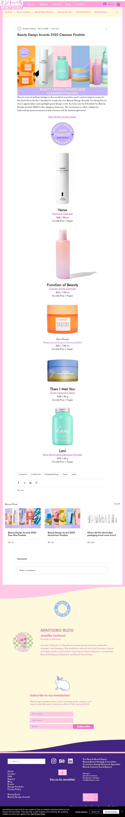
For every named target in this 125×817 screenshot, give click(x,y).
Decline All (95, 812)
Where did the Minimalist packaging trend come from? (101, 533)
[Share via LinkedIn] (30, 483)
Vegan (65, 474)
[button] (118, 4)
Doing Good (14, 794)
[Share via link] (36, 483)
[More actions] (106, 28)
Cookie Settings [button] (81, 812)
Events (11, 784)
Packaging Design (51, 474)
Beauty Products (83, 12)
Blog (10, 781)
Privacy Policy (14, 789)
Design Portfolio (16, 786)
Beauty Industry (23, 12)
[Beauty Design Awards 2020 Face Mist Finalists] (23, 518)
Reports (11, 779)
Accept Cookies (111, 812)
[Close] (122, 811)
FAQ (10, 776)
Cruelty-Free (36, 474)
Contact (11, 774)
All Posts (8, 12)
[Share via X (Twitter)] (24, 483)
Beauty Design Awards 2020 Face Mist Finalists (22, 533)
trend (74, 474)
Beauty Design (101, 12)
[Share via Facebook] (18, 483)
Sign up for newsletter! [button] (62, 779)
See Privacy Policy (38, 814)
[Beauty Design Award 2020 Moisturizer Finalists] (62, 518)
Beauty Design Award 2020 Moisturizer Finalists (61, 533)
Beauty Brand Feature (44, 12)
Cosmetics (23, 474)
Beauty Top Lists (65, 12)
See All (117, 504)
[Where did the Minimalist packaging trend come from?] (102, 518)
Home (11, 771)
